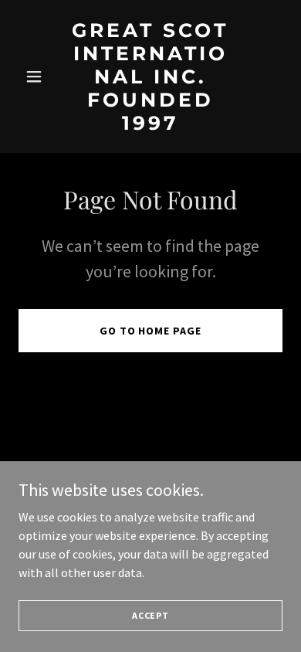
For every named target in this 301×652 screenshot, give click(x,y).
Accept (150, 615)
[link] (150, 125)
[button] (38, 76)
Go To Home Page (151, 331)
